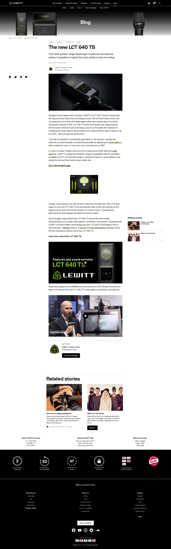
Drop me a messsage (71, 356)
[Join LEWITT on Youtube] (80, 530)
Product (59, 42)
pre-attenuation (98, 227)
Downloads (140, 499)
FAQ (140, 502)
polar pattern (115, 142)
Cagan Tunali (140, 443)
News (51, 42)
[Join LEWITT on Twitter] (91, 530)
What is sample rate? (85, 443)
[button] (154, 3)
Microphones (57, 3)
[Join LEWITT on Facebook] (74, 530)
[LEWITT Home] (16, 4)
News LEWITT (104, 8)
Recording (31, 496)
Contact (140, 496)
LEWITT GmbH (82, 545)
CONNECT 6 (31, 443)
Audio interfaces (71, 3)
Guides (72, 8)
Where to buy (140, 511)
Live (31, 499)
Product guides (140, 505)
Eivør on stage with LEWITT (85, 441)
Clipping (66, 227)
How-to (79, 8)
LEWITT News (18, 38)
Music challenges (91, 8)
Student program (85, 505)
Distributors (85, 511)
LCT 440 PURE (31, 441)
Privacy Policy (85, 502)
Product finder (95, 3)
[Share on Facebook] (10, 77)
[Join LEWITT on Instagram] (85, 530)
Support (107, 3)
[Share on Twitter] (15, 77)
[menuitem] (57, 3)
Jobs (85, 499)
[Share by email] (26, 77)
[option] (85, 184)
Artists (64, 8)
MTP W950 (31, 445)
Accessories (31, 505)
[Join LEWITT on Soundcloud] (97, 530)
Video (79, 42)
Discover (92, 428)
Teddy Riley (140, 445)
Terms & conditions (85, 508)
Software (83, 3)
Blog (115, 3)
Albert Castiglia (140, 441)
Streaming (31, 502)
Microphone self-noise (85, 445)
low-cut (83, 227)
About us (85, 493)
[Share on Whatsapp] (21, 77)
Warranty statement (140, 508)
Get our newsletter (85, 523)
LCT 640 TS (69, 42)
